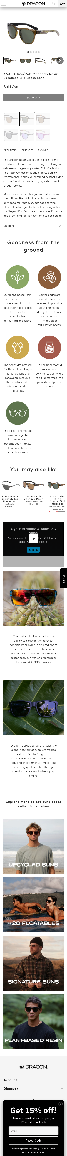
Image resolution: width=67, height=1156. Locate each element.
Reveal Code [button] (34, 1140)
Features (27, 150)
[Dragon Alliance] (33, 3)
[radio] (11, 119)
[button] (10, 60)
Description (10, 150)
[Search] (53, 3)
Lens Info (42, 150)
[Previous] (3, 496)
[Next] (63, 496)
